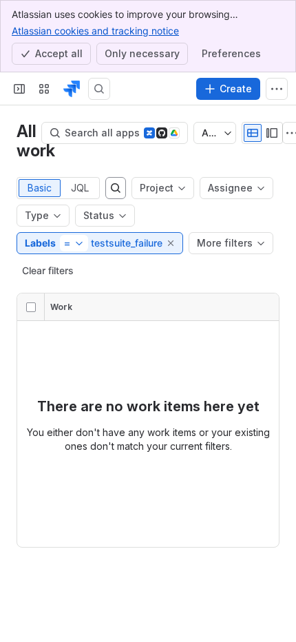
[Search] (99, 89)
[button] (171, 243)
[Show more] (277, 89)
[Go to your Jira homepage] (72, 89)
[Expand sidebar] (19, 89)
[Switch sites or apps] (44, 89)
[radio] (253, 133)
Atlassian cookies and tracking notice (95, 31)
